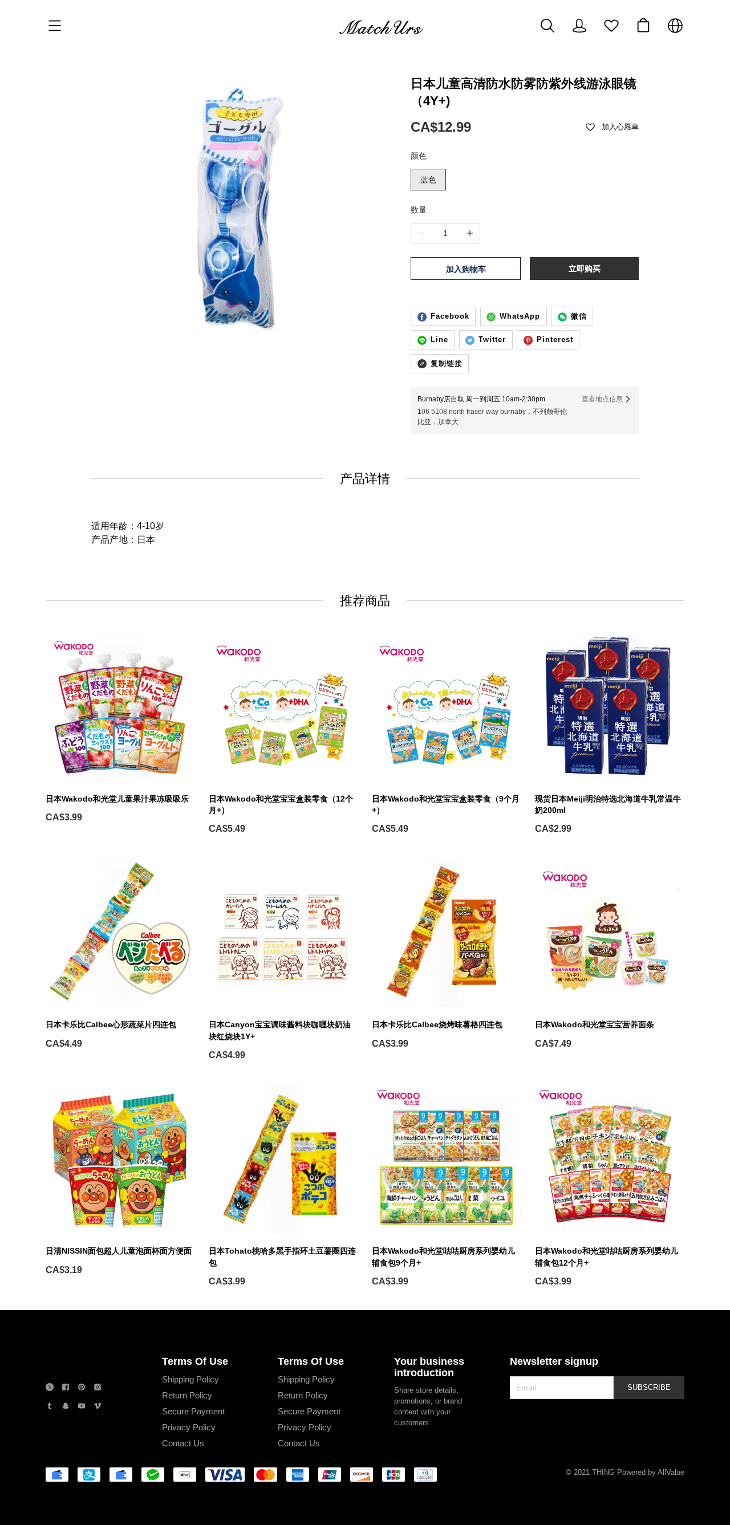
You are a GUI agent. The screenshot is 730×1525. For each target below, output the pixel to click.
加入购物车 (466, 269)
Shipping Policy (190, 1379)
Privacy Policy (189, 1427)
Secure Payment (193, 1411)
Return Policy (187, 1395)
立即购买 (585, 268)
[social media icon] (50, 1388)
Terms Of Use (195, 1361)
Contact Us (183, 1443)
